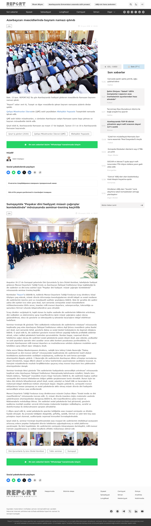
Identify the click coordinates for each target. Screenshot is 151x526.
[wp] (13, 172)
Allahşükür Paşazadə (66, 111)
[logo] (16, 4)
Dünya (137, 491)
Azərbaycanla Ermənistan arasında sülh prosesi (69, 4)
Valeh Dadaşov (18, 159)
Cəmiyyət (121, 491)
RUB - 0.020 (112, 67)
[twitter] (136, 12)
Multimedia (139, 498)
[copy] (40, 172)
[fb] (124, 12)
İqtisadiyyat (105, 495)
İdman (120, 495)
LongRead (104, 498)
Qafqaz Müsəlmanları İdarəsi (19, 111)
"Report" (20, 295)
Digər (109, 12)
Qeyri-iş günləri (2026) (18, 134)
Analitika (138, 495)
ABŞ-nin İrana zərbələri (106, 4)
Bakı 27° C (135, 67)
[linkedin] (139, 12)
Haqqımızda (49, 491)
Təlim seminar (55, 451)
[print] (35, 172)
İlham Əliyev (37, 4)
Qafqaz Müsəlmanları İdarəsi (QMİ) (50, 134)
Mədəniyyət (122, 498)
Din (9, 26)
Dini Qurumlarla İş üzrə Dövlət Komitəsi (26, 451)
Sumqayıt (72, 451)
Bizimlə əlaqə (68, 491)
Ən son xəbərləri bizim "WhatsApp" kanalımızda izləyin (54, 145)
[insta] (128, 12)
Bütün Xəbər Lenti (109, 205)
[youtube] (143, 12)
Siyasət (103, 491)
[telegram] (132, 12)
